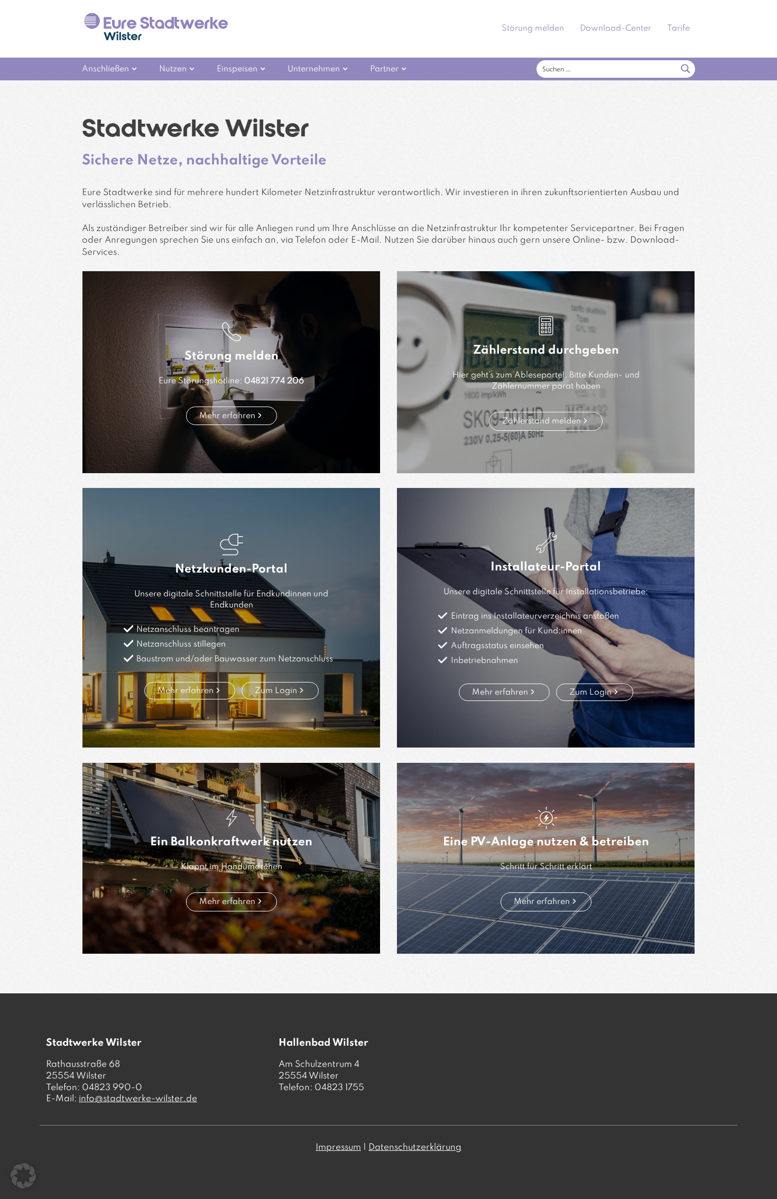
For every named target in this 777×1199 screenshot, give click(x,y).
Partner (384, 69)
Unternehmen (314, 69)
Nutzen (173, 69)
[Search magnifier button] (685, 68)
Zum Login (276, 691)
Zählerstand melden (541, 421)
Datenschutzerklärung (414, 1147)
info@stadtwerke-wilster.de (138, 1098)
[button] (23, 1175)
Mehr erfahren (227, 416)
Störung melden (533, 28)
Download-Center (615, 28)
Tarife (678, 28)
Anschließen (105, 69)
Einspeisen (237, 69)
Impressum (338, 1147)
